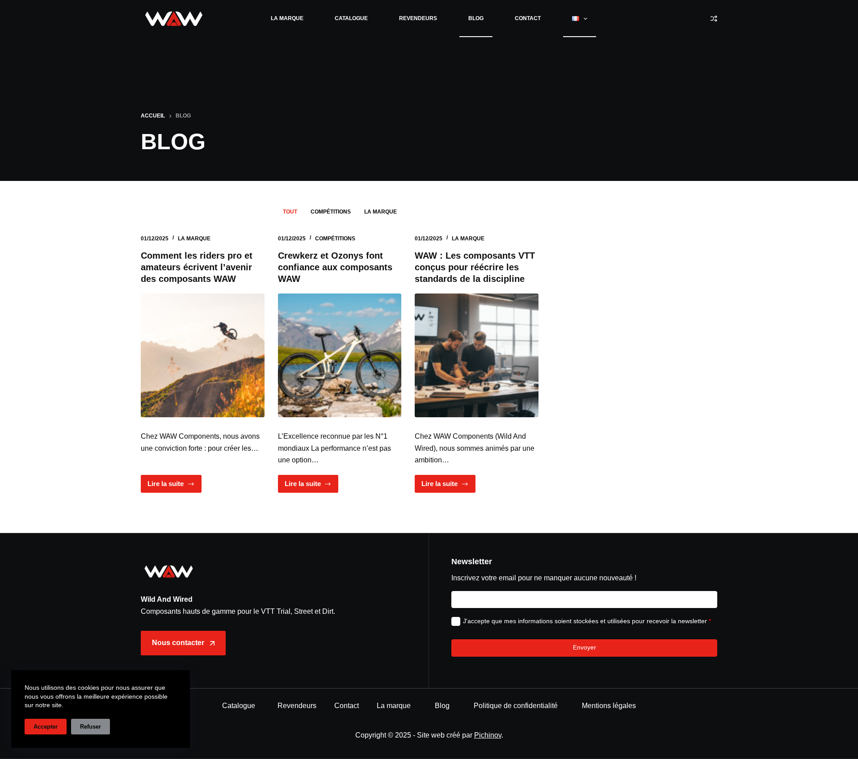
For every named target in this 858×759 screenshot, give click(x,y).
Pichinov (487, 735)
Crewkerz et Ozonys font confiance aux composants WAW (335, 267)
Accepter (46, 726)
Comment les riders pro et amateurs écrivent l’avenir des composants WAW (196, 267)
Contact (528, 18)
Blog (476, 18)
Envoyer (584, 647)
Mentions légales (609, 705)
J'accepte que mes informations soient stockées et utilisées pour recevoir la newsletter (587, 621)
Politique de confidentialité (516, 705)
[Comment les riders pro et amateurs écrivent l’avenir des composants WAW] (203, 355)
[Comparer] (714, 18)
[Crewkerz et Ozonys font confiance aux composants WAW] (340, 355)
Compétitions (331, 212)
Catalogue (351, 18)
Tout (290, 212)
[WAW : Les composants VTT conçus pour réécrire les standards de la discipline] (476, 355)
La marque (287, 18)
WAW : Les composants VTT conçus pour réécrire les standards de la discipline (475, 267)
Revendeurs (418, 18)
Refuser (90, 726)
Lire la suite (174, 486)
